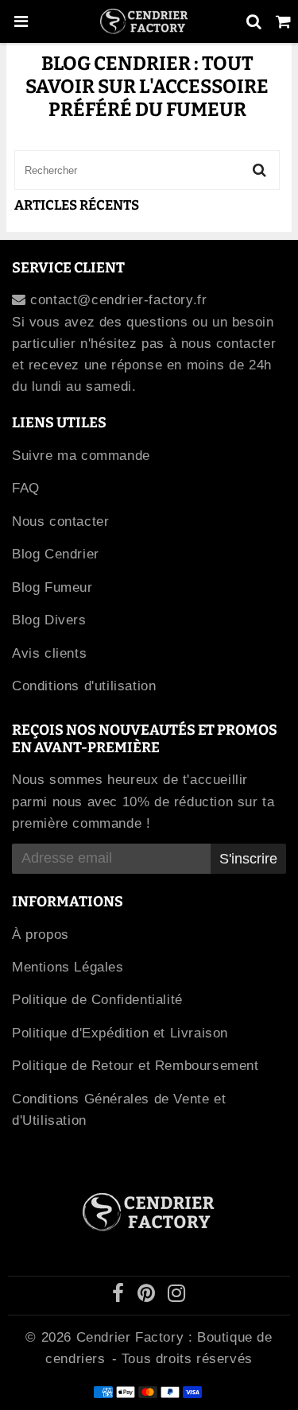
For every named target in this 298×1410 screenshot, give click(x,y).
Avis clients (49, 653)
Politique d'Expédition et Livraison (120, 1033)
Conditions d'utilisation (84, 685)
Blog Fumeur (52, 587)
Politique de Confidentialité (97, 999)
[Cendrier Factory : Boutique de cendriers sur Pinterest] (149, 1296)
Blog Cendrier (55, 554)
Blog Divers (49, 620)
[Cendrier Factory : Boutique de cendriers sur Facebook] (121, 1296)
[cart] (283, 21)
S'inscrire (248, 859)
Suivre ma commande (81, 455)
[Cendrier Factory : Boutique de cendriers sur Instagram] (177, 1296)
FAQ (26, 488)
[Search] (254, 21)
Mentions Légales (68, 967)
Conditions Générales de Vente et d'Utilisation (119, 1109)
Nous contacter (60, 521)
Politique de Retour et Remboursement (135, 1065)
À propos (40, 934)
